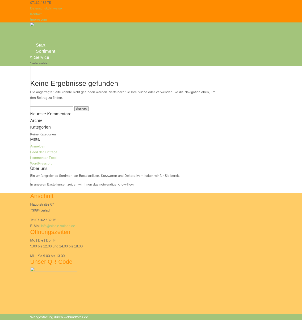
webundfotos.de (76, 317)
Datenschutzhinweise (46, 8)
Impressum (38, 19)
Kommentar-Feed (43, 158)
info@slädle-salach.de (58, 226)
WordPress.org (41, 163)
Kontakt (36, 14)
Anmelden (37, 146)
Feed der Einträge (43, 152)
